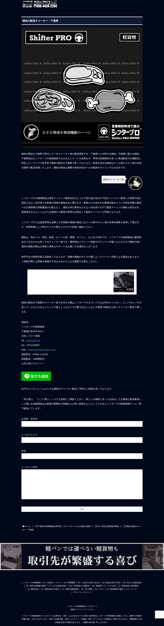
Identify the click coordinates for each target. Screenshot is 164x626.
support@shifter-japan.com (42, 349)
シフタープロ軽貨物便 (32, 583)
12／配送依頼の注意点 (50, 589)
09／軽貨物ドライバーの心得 (104, 586)
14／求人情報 (86, 589)
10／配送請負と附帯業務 (128, 586)
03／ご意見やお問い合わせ (89, 583)
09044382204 (33, 340)
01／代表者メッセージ (52, 583)
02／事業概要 (69, 583)
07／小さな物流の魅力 (58, 586)
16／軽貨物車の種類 (115, 589)
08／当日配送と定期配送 (79, 586)
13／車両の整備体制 (70, 589)
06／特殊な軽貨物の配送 (36, 586)
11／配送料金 (33, 589)
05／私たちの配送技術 (132, 583)
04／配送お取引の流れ (111, 583)
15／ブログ (99, 589)
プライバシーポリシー (82, 592)
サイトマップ (131, 589)
